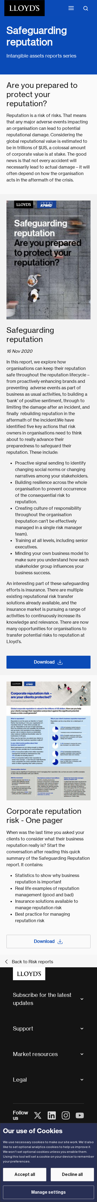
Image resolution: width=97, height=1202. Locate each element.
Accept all (25, 1174)
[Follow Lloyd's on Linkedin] (51, 1115)
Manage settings (48, 1192)
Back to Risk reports (32, 962)
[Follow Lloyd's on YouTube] (79, 1115)
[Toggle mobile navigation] (71, 8)
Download (44, 662)
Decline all (72, 1174)
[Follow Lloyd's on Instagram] (65, 1115)
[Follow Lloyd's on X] (37, 1115)
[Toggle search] (86, 8)
